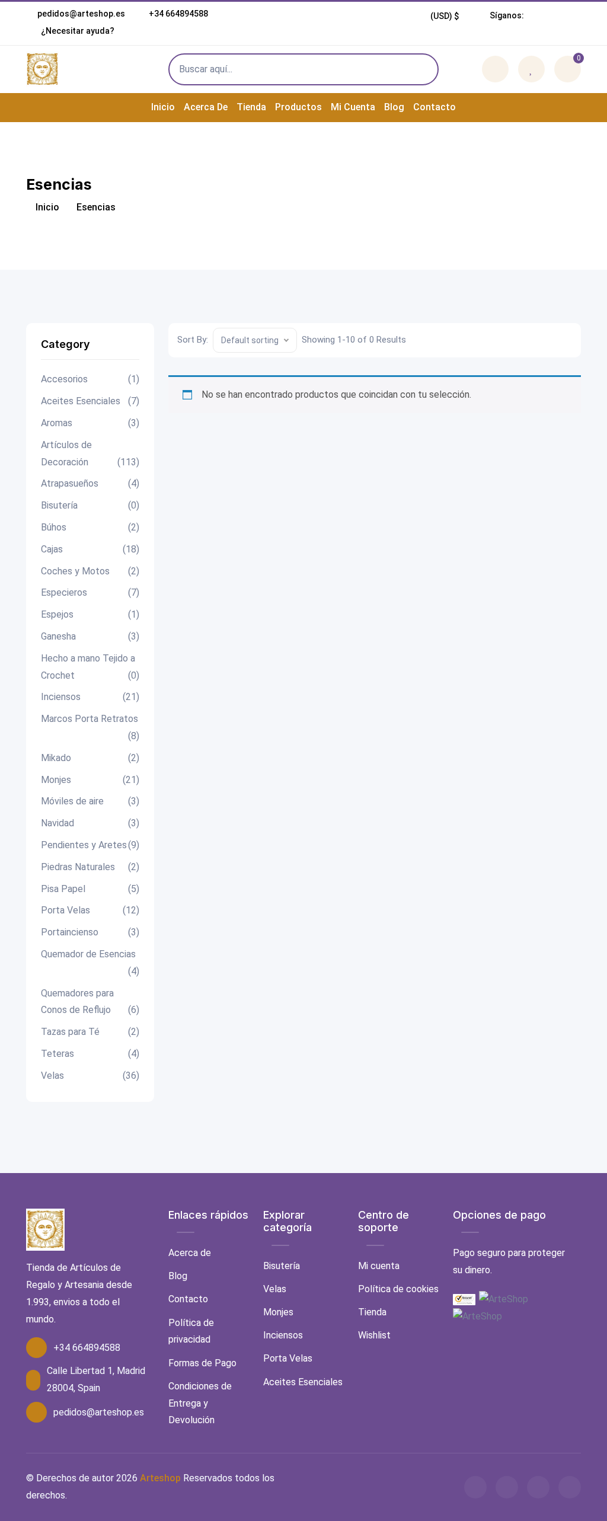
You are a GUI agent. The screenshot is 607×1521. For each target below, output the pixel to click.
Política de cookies (398, 1289)
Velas (90, 1075)
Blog (394, 107)
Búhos (90, 527)
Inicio (163, 107)
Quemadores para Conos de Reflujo (90, 1002)
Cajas (90, 549)
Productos (298, 107)
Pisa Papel (90, 888)
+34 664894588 (178, 13)
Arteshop (160, 1478)
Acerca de (206, 107)
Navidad (90, 823)
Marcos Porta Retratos (90, 727)
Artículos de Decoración (90, 453)
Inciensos (90, 696)
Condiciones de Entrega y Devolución (200, 1403)
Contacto (434, 107)
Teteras (90, 1053)
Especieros (90, 592)
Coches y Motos (90, 571)
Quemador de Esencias (90, 962)
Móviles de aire (90, 801)
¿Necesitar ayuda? (76, 31)
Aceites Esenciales (90, 401)
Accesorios (90, 379)
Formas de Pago (202, 1363)
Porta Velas (90, 910)
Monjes (90, 779)
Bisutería (90, 505)
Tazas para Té (90, 1031)
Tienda (251, 107)
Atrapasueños (90, 483)
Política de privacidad (191, 1331)
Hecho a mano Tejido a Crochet (90, 667)
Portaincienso (90, 932)
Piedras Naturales (90, 867)
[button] (444, 16)
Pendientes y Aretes (90, 845)
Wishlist (374, 1335)
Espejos (90, 614)
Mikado (90, 757)
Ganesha (90, 636)
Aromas (90, 423)
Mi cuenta (353, 107)
